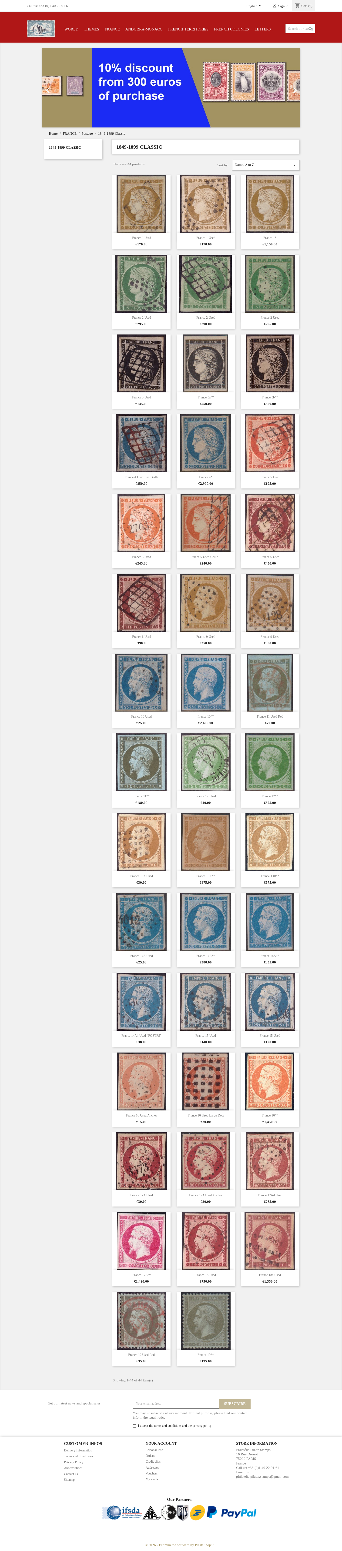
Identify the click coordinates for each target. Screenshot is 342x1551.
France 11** (142, 796)
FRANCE (112, 29)
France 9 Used (205, 636)
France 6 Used (270, 557)
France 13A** (205, 876)
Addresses (152, 1467)
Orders (150, 1455)
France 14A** (205, 956)
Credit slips (153, 1461)
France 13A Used (141, 876)
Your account (161, 1443)
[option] (171, 87)
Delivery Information (78, 1450)
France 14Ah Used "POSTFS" (141, 1035)
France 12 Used (205, 796)
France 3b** (270, 397)
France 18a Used (270, 1275)
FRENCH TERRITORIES (188, 29)
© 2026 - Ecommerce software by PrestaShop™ (180, 1545)
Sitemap (69, 1479)
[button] (61, 87)
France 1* (269, 238)
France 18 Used (205, 1275)
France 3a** (206, 397)
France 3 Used (141, 397)
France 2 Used (141, 317)
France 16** (270, 1115)
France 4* (205, 477)
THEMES (91, 29)
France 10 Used (141, 716)
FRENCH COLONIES (231, 29)
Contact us (71, 1474)
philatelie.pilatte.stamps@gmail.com (262, 1476)
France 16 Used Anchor (141, 1115)
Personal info (154, 1450)
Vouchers (152, 1473)
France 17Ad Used (270, 1195)
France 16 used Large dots (206, 1115)
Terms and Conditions (78, 1456)
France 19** (206, 1355)
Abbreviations (73, 1468)
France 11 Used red (270, 716)
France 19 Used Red (141, 1355)
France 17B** (141, 1275)
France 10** (206, 716)
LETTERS (263, 29)
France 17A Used (141, 1195)
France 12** (270, 796)
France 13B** (270, 876)
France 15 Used (205, 1035)
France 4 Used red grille (141, 477)
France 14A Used (141, 956)
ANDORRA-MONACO (144, 29)
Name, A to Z (266, 165)
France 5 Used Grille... (206, 557)
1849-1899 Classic (65, 147)
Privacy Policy (73, 1462)
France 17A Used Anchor (205, 1195)
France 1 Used (141, 238)
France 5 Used (270, 477)
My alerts (152, 1479)
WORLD (71, 29)
